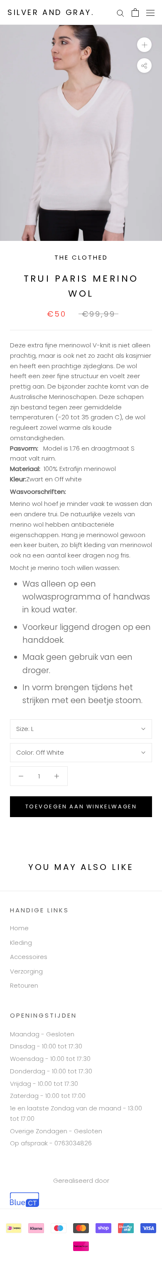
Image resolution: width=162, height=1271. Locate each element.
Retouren (24, 985)
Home (19, 928)
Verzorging (26, 971)
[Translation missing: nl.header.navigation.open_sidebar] (150, 12)
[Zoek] (120, 12)
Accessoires (28, 956)
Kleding (21, 942)
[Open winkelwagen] (135, 12)
